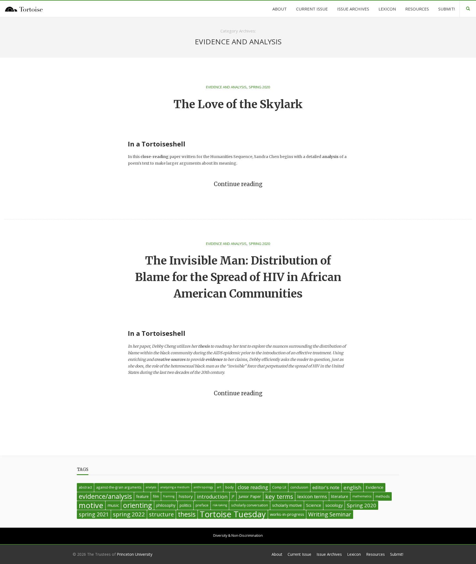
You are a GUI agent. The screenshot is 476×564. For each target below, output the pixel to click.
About (277, 554)
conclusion (299, 487)
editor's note (325, 487)
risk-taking (220, 505)
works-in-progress (287, 514)
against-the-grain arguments (119, 487)
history (185, 496)
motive (91, 505)
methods (382, 496)
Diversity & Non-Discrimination (238, 535)
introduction (212, 496)
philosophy (165, 505)
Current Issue (299, 554)
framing (168, 496)
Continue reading (238, 184)
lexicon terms (312, 496)
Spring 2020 (259, 87)
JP (233, 496)
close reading (253, 487)
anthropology (203, 487)
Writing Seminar (329, 514)
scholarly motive (287, 505)
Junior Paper (250, 496)
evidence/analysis (105, 496)
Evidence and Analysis (226, 87)
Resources (375, 554)
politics (185, 505)
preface (202, 505)
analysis (151, 487)
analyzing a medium (175, 487)
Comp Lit (279, 487)
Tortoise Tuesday (233, 514)
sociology (334, 505)
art (219, 487)
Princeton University (134, 554)
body (229, 487)
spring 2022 (129, 514)
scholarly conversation (249, 505)
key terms (279, 496)
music (113, 505)
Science (313, 505)
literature (339, 496)
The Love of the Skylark (238, 104)
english (352, 487)
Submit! (396, 554)
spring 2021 (94, 514)
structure (161, 514)
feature (142, 496)
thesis (187, 514)
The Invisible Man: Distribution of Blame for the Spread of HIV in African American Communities (238, 277)
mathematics (361, 496)
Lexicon (354, 554)
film (156, 496)
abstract (85, 487)
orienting (137, 505)
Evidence (374, 487)
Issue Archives (329, 554)
